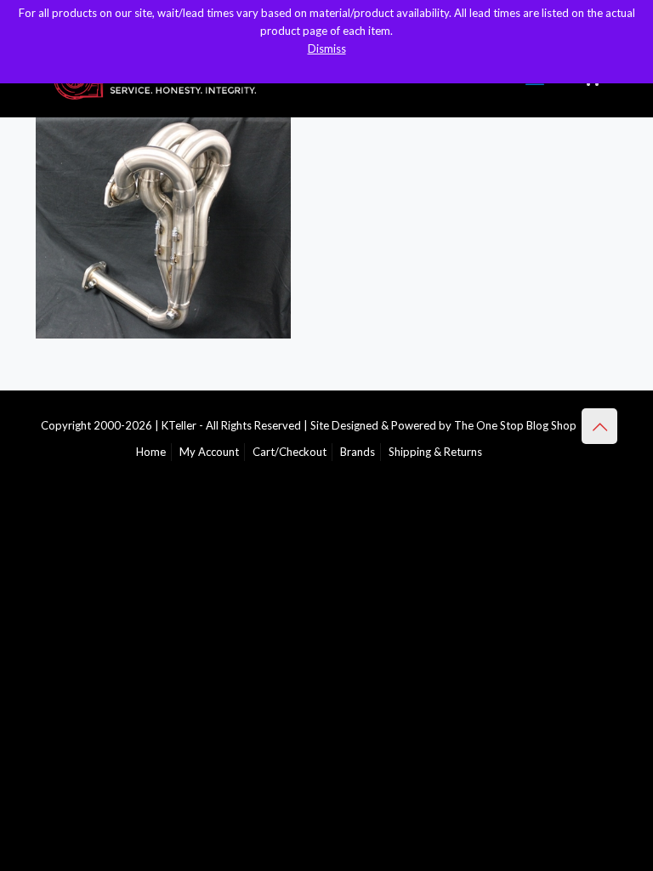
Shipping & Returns (435, 451)
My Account (209, 451)
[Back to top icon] (599, 426)
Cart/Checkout (289, 451)
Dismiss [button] (327, 48)
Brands (357, 451)
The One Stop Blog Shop (515, 425)
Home (151, 451)
